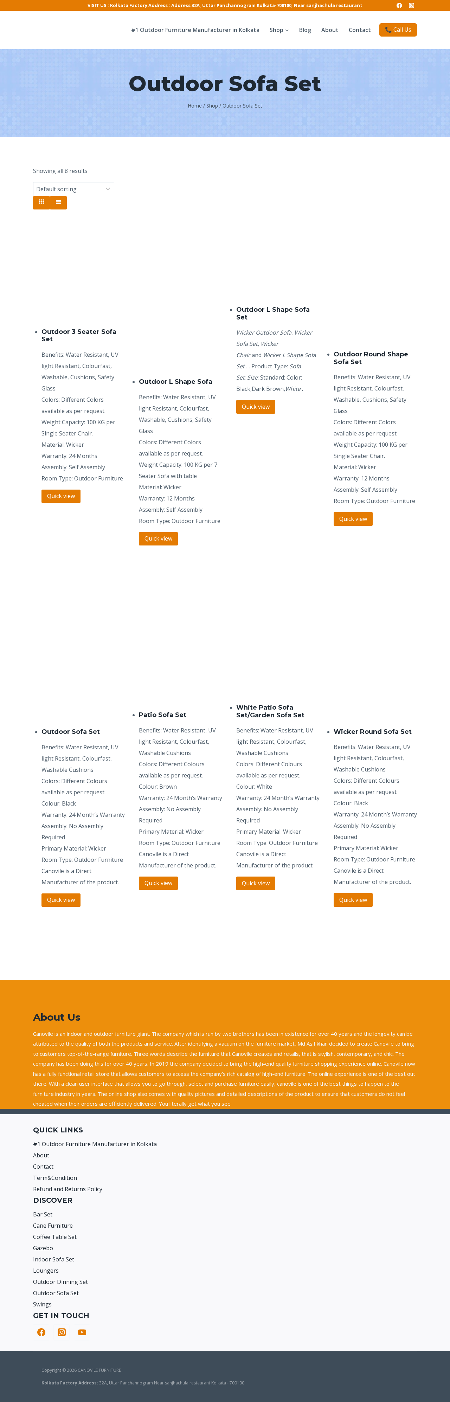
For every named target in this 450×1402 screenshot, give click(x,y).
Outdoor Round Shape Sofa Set (371, 358)
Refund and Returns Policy (67, 1189)
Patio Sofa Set (162, 715)
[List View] (58, 202)
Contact (360, 30)
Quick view (61, 496)
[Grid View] (41, 202)
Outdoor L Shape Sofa (175, 382)
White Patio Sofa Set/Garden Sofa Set (270, 711)
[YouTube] (82, 1332)
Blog (305, 30)
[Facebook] (399, 5)
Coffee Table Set (55, 1237)
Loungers (46, 1270)
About (330, 30)
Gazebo (43, 1248)
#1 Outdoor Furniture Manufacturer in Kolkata (195, 30)
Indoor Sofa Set (53, 1259)
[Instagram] (411, 5)
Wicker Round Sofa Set (373, 732)
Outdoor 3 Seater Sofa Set (78, 335)
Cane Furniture (53, 1225)
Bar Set (42, 1214)
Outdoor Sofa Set (70, 732)
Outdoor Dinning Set (60, 1282)
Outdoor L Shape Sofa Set (273, 313)
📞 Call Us (398, 29)
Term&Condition (55, 1178)
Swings (42, 1304)
